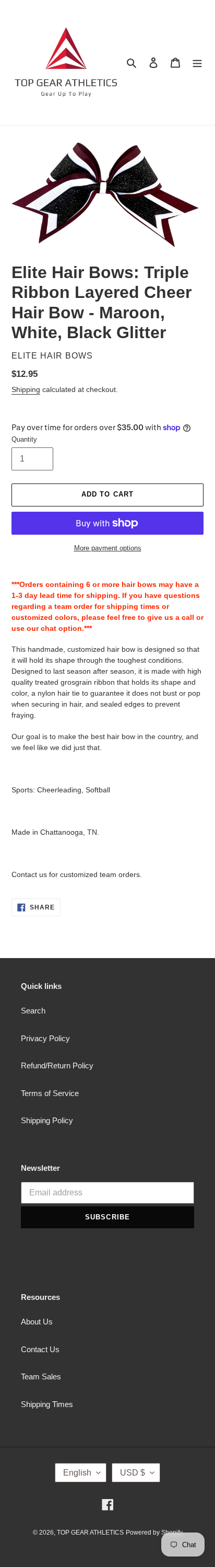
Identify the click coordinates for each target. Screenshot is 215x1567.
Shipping (25, 389)
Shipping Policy (47, 1120)
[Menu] (197, 62)
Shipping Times (47, 1404)
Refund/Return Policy (57, 1065)
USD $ (132, 1472)
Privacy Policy (45, 1038)
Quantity (24, 439)
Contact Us (40, 1349)
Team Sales (41, 1376)
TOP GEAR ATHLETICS (90, 1532)
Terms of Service (50, 1093)
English (77, 1472)
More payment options (107, 548)
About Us (37, 1321)
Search (33, 1010)
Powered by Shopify (154, 1532)
